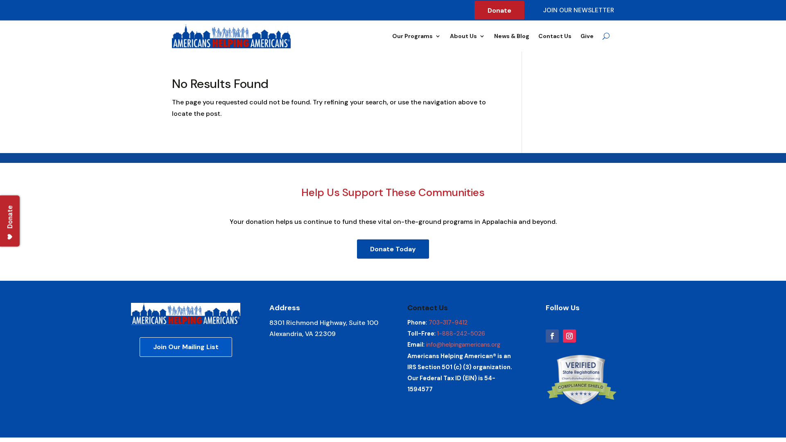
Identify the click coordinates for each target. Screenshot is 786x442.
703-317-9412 (448, 322)
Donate (499, 10)
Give (587, 36)
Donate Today (393, 249)
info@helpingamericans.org (463, 344)
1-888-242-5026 (461, 333)
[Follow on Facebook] (552, 336)
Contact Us (554, 36)
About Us (463, 36)
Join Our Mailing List (186, 347)
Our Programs (412, 36)
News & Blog (511, 36)
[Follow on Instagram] (569, 336)
